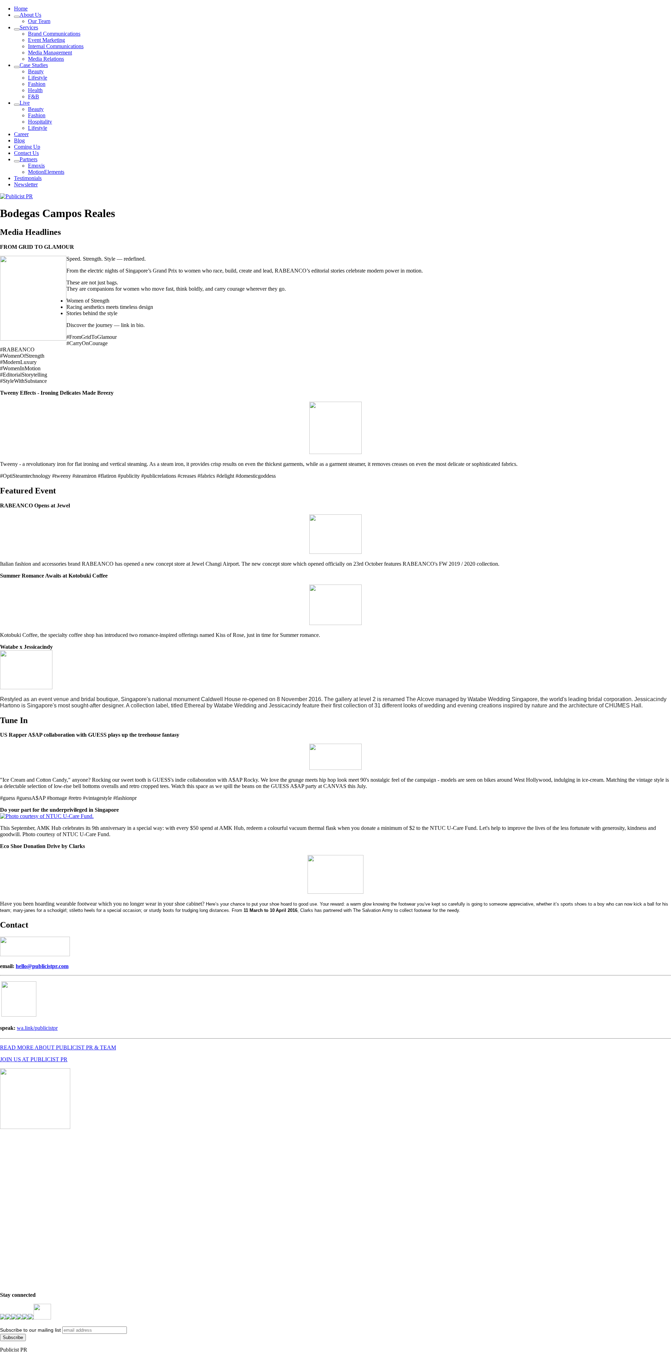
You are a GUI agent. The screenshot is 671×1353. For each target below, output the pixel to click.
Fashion (36, 84)
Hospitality (40, 122)
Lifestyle (37, 78)
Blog (19, 140)
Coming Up (27, 147)
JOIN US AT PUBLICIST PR (33, 1059)
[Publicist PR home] (16, 196)
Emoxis (36, 166)
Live (25, 103)
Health (35, 90)
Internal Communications (56, 46)
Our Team (39, 21)
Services (29, 27)
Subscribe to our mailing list (30, 1330)
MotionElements (46, 172)
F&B (33, 96)
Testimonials (28, 178)
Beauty (36, 71)
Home (21, 9)
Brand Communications (54, 34)
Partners (28, 159)
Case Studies (34, 65)
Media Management (50, 52)
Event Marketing (46, 40)
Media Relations (46, 59)
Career (21, 134)
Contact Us (26, 153)
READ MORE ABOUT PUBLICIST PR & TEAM (58, 1047)
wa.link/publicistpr (37, 1028)
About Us (30, 15)
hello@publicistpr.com (42, 966)
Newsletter (26, 184)
